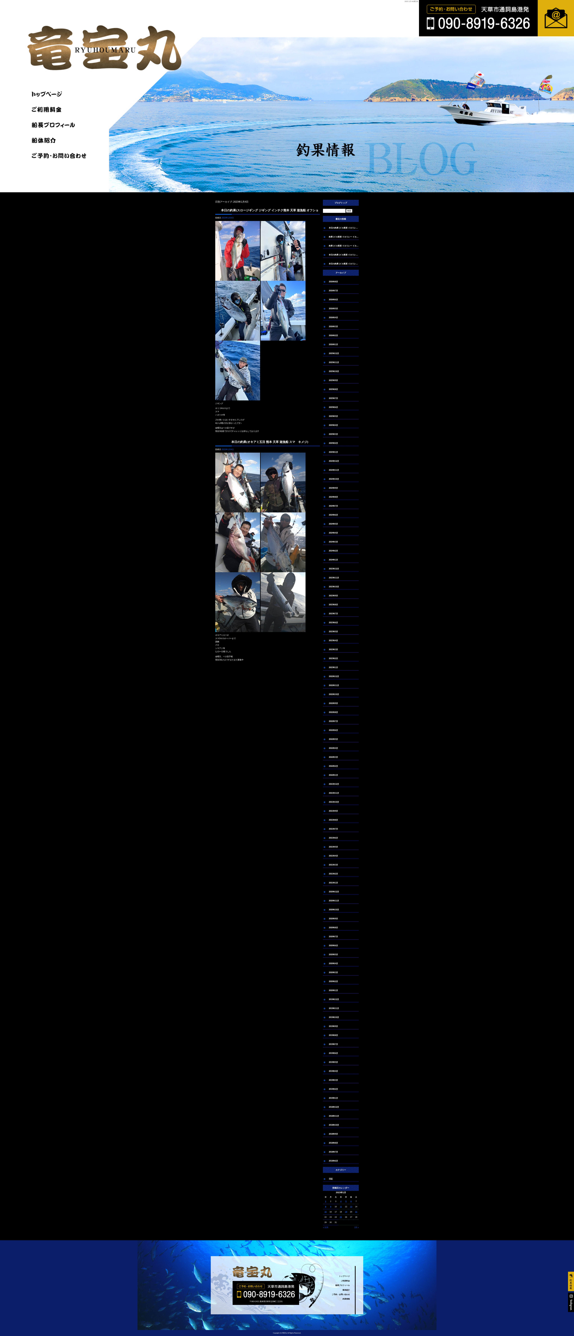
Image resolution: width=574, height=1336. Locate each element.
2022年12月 (334, 676)
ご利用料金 (60, 109)
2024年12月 (334, 461)
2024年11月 (334, 470)
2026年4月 (333, 317)
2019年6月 (333, 1053)
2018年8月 (333, 1143)
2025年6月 (333, 407)
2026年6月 (333, 299)
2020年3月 (333, 972)
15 (326, 1212)
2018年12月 (334, 1107)
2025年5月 (333, 416)
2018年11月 (334, 1116)
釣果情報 (346, 1299)
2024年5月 (333, 524)
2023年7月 (333, 613)
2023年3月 (333, 649)
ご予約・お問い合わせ (60, 155)
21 (356, 1212)
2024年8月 (333, 497)
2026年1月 (333, 344)
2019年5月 (333, 1062)
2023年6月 (333, 622)
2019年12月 (334, 999)
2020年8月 (333, 927)
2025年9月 (333, 380)
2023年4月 (333, 640)
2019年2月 (333, 1089)
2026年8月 (333, 282)
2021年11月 (334, 793)
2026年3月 (333, 326)
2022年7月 (333, 721)
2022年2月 (333, 766)
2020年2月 (333, 981)
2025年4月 (333, 425)
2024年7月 (333, 506)
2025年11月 (334, 362)
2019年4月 (333, 1071)
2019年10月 (334, 1017)
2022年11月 (334, 685)
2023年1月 (333, 667)
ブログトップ (341, 203)
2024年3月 (333, 542)
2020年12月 (334, 892)
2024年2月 (333, 551)
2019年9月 (333, 1026)
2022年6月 (333, 730)
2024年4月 (333, 533)
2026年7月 (333, 290)
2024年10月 (334, 479)
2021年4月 (333, 856)
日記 (331, 1179)
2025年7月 (333, 398)
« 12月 (325, 1227)
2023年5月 (333, 631)
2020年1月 (333, 990)
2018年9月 (333, 1134)
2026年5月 (333, 308)
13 (351, 1207)
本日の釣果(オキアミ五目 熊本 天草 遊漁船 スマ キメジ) (269, 441)
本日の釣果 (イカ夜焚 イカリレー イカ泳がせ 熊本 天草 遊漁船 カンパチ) (344, 228)
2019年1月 (333, 1098)
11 (341, 1207)
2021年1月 (333, 883)
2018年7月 (333, 1152)
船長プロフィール (60, 125)
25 (341, 1217)
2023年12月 (334, 569)
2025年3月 (333, 434)
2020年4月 (333, 963)
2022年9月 (333, 703)
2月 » (356, 1227)
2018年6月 (333, 1161)
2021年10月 (334, 802)
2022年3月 (333, 757)
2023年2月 (333, 658)
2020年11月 (334, 901)
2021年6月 (333, 838)
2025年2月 (333, 443)
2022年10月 (334, 694)
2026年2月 (333, 335)
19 (346, 1212)
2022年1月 (333, 775)
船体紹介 (60, 140)
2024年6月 (333, 515)
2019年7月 (333, 1044)
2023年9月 (333, 596)
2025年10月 (334, 371)
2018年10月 (334, 1125)
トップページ (60, 94)
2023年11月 (334, 578)
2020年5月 (333, 954)
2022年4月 (333, 748)
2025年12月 (334, 353)
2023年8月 (333, 604)
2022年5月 (333, 739)
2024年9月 (333, 488)
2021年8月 (333, 820)
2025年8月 (333, 389)
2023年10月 (334, 587)
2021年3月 (333, 865)
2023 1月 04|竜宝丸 (411, 1)
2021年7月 (333, 829)
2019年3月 (333, 1080)
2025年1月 (333, 452)
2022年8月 (333, 712)
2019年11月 (334, 1008)
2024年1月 (333, 560)
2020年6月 (333, 945)
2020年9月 (333, 918)
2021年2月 (333, 874)
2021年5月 (333, 847)
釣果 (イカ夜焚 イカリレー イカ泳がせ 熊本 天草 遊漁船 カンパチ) (344, 237)
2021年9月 (333, 811)
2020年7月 (333, 936)
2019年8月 (333, 1035)
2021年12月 (334, 784)
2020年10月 (334, 910)
